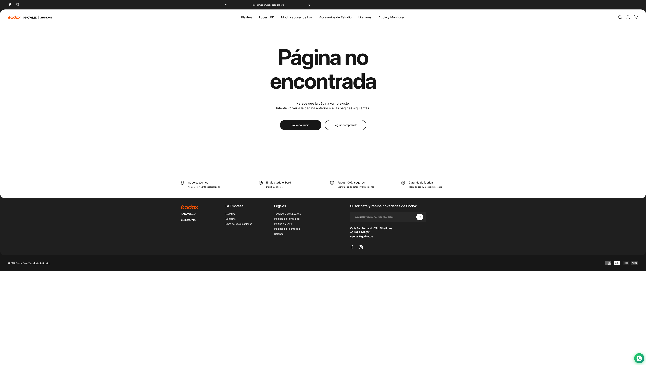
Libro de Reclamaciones (238, 223)
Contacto (230, 218)
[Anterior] (226, 4)
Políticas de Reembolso (287, 228)
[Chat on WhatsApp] (639, 358)
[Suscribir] (419, 217)
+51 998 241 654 (360, 232)
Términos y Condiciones (287, 213)
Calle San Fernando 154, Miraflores (371, 228)
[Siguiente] (309, 4)
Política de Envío (283, 223)
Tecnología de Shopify (39, 263)
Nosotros (230, 213)
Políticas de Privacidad (286, 218)
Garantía (278, 233)
